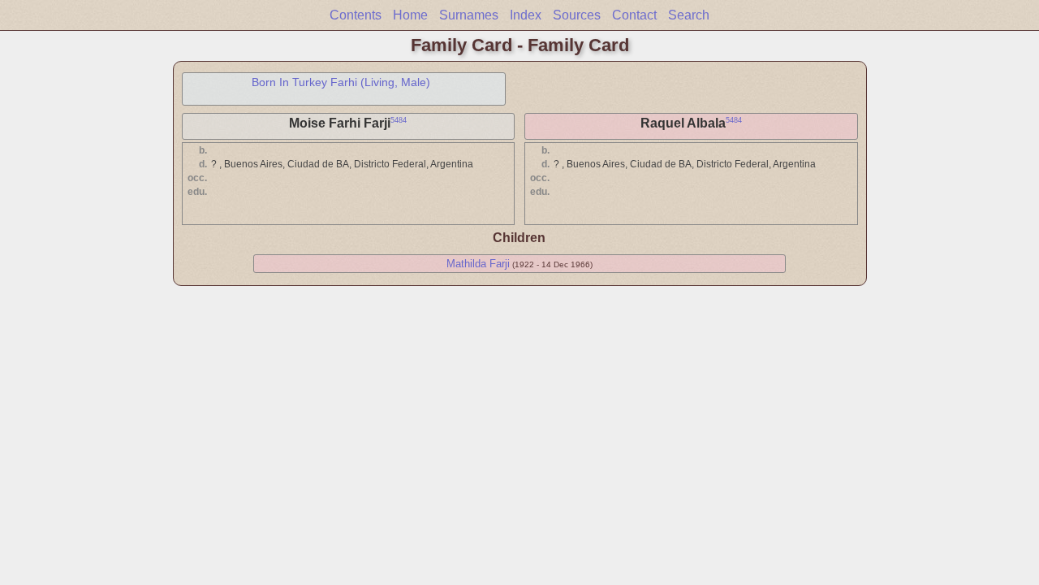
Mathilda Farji (478, 264)
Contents (356, 15)
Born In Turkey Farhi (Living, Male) (341, 82)
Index (525, 15)
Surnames (468, 15)
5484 (398, 120)
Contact (634, 15)
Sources (577, 15)
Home (410, 15)
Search (688, 15)
